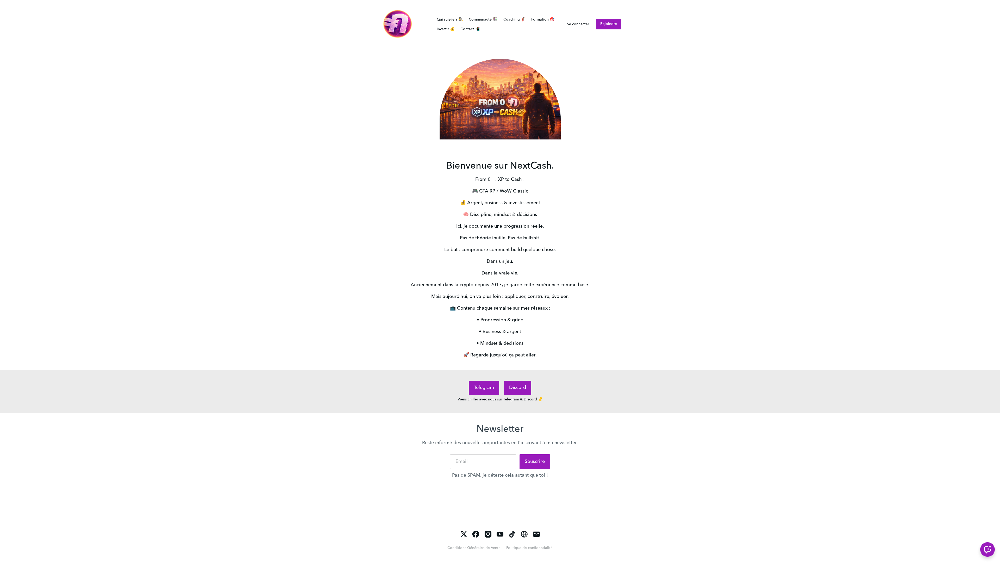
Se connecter (578, 24)
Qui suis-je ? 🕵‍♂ (450, 19)
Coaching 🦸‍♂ (514, 19)
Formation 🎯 (542, 19)
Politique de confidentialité (529, 548)
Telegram (484, 387)
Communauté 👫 (483, 19)
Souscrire (535, 461)
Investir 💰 (446, 29)
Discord (517, 387)
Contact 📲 (470, 29)
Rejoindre (608, 24)
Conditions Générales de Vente (474, 548)
